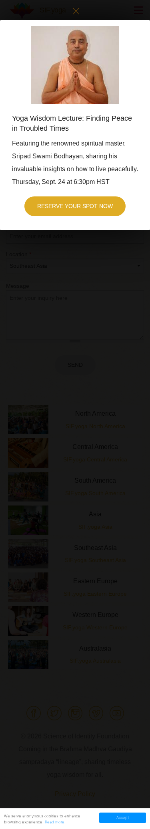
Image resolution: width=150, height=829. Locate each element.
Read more (54, 822)
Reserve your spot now (75, 206)
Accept (122, 817)
